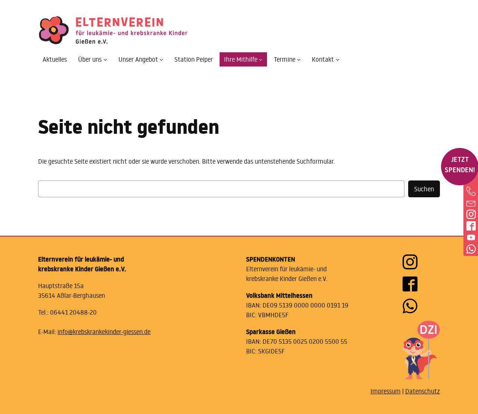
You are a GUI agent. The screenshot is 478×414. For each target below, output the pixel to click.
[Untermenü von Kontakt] (337, 59)
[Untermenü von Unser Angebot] (161, 59)
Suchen (424, 189)
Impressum (385, 391)
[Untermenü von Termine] (299, 59)
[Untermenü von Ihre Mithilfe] (261, 59)
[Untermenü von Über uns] (105, 59)
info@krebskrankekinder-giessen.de (104, 332)
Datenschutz (422, 391)
